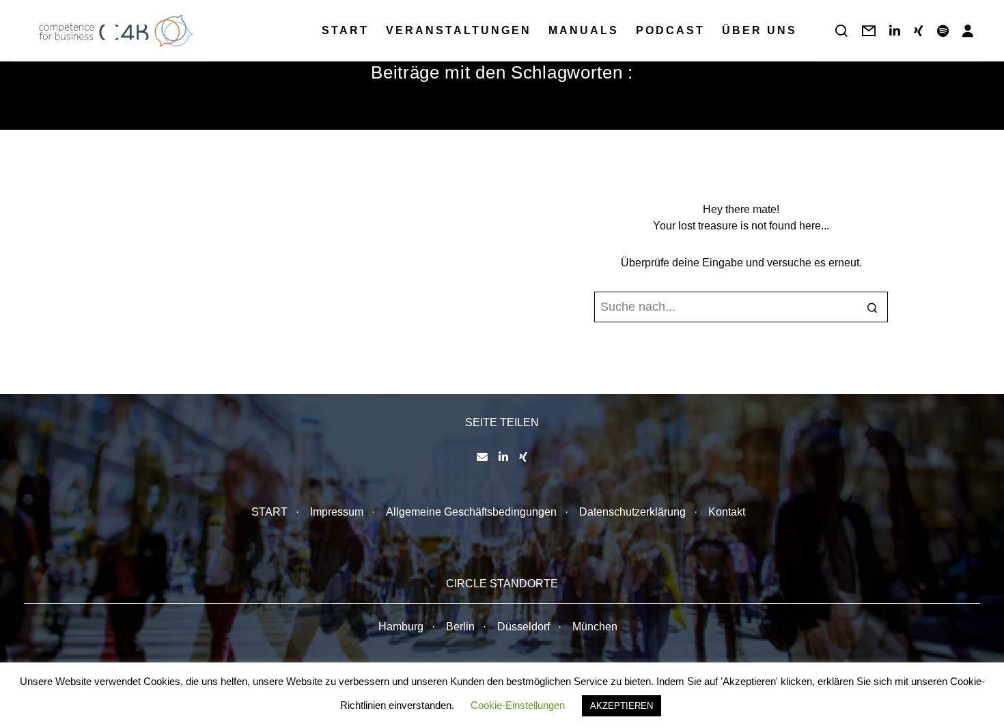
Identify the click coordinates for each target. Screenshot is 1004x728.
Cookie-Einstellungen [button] (518, 705)
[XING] (918, 30)
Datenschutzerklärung (632, 512)
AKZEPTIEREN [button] (621, 706)
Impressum (336, 512)
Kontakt (726, 512)
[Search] (841, 30)
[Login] (968, 30)
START (269, 512)
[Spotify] (943, 30)
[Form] (868, 30)
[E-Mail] (482, 456)
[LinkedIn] (894, 30)
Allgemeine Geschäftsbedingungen (471, 512)
